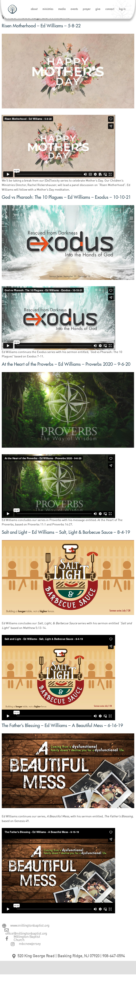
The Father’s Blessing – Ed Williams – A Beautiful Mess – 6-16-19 (62, 725)
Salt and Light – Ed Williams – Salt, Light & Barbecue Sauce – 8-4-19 (66, 532)
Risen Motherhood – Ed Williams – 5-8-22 (41, 26)
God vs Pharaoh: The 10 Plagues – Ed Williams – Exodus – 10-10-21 (66, 197)
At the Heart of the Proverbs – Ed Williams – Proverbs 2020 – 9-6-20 (66, 364)
